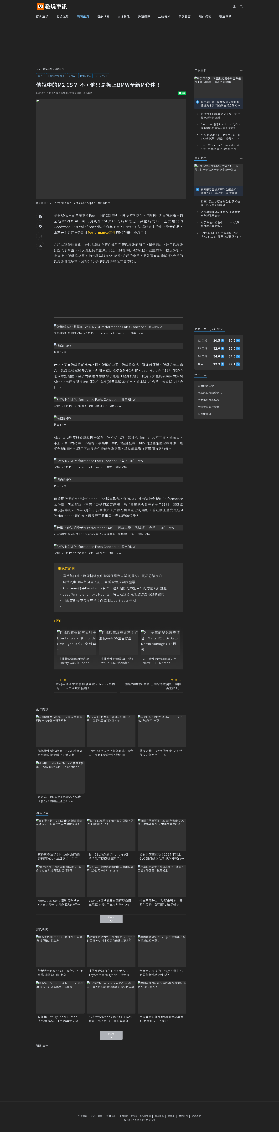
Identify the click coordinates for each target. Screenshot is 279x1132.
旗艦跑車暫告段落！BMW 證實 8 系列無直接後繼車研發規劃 (60, 753)
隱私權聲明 (145, 1116)
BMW (72, 75)
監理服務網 (204, 414)
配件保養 (205, 16)
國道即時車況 (206, 386)
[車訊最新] (241, 70)
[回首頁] (56, 6)
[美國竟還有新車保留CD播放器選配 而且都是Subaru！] (162, 997)
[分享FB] (40, 217)
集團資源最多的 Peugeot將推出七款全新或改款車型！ (161, 973)
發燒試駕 (63, 16)
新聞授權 (110, 1116)
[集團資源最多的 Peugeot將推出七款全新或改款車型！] (162, 951)
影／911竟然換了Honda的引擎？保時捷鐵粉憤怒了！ (108, 856)
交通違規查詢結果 (209, 400)
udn (38, 69)
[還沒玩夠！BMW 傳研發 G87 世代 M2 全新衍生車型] (162, 731)
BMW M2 (85, 75)
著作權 (134, 1116)
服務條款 (124, 1116)
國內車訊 (42, 16)
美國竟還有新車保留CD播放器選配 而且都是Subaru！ (161, 1019)
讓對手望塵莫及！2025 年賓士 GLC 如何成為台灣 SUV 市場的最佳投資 (162, 856)
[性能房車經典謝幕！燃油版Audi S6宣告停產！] (118, 642)
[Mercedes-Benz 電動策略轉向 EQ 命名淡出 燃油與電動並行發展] (60, 881)
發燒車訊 (47, 69)
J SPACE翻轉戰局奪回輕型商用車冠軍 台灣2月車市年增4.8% (110, 902)
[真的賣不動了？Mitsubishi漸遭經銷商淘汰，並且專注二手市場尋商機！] (60, 835)
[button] (240, 6)
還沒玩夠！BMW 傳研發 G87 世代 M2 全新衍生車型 (161, 753)
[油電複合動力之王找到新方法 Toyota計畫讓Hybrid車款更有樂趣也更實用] (111, 951)
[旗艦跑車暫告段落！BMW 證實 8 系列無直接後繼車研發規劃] (60, 731)
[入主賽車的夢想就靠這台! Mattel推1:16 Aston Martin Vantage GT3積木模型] (160, 642)
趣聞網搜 (144, 16)
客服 (100, 1116)
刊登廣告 (82, 1116)
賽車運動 (225, 16)
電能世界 (103, 16)
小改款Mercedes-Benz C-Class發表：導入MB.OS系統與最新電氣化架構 (110, 1019)
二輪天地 (164, 16)
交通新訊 (124, 16)
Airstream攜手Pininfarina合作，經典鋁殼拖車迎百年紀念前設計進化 (115, 588)
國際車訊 (83, 16)
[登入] (234, 7)
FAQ (93, 1116)
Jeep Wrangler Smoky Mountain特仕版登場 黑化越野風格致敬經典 (114, 594)
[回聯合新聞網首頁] (40, 6)
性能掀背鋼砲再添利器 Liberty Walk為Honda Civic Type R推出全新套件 (75, 661)
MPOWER (101, 75)
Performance (56, 75)
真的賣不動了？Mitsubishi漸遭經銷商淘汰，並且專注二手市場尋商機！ (59, 856)
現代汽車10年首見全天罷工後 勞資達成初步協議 (99, 582)
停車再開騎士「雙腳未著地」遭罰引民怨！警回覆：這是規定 (161, 902)
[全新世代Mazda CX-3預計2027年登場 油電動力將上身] (60, 951)
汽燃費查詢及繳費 (209, 407)
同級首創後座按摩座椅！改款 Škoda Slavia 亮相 (99, 600)
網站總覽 (196, 1116)
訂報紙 (171, 1116)
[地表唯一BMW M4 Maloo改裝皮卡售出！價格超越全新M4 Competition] (60, 777)
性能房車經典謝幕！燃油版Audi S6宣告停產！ (117, 661)
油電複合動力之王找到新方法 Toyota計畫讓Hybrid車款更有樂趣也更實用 (111, 973)
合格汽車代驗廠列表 (210, 393)
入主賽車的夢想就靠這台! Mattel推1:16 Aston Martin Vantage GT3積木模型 (160, 661)
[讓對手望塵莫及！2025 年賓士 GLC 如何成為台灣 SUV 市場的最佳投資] (162, 835)
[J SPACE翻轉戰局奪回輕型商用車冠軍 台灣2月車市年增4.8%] (111, 881)
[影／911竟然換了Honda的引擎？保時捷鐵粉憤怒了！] (111, 835)
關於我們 (183, 1116)
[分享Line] (40, 226)
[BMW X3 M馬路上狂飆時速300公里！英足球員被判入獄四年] (111, 731)
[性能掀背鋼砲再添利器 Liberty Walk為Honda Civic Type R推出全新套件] (76, 642)
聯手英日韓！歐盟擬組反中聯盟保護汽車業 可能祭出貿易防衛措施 (112, 576)
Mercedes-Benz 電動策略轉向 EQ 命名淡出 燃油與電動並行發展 (59, 902)
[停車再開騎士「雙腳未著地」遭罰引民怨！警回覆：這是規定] (162, 881)
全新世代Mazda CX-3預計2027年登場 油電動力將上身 (60, 973)
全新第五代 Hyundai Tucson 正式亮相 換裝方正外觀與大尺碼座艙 (60, 1019)
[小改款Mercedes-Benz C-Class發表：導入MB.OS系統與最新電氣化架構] (111, 997)
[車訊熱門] (241, 158)
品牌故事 (185, 16)
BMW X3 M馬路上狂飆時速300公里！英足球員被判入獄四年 (111, 753)
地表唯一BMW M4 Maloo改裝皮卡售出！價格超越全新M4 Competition (59, 799)
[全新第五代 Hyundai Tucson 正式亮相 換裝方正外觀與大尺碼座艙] (60, 997)
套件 (40, 75)
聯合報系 (159, 1116)
